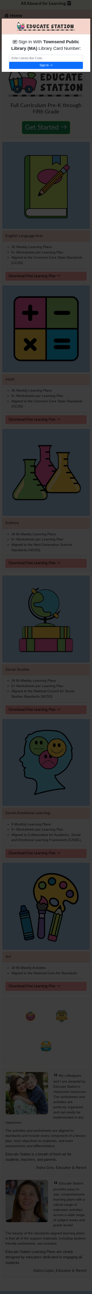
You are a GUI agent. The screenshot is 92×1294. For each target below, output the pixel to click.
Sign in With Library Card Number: (46, 45)
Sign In (44, 65)
